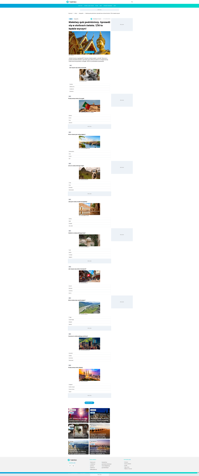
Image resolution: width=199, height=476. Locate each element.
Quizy (76, 13)
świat (101, 5)
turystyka (80, 5)
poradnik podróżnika (107, 5)
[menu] (70, 466)
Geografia (81, 13)
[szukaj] (132, 2)
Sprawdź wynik (89, 403)
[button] (198, 472)
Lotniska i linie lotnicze (89, 5)
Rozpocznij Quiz (90, 52)
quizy (115, 5)
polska (96, 5)
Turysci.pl (70, 13)
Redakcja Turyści (97, 18)
